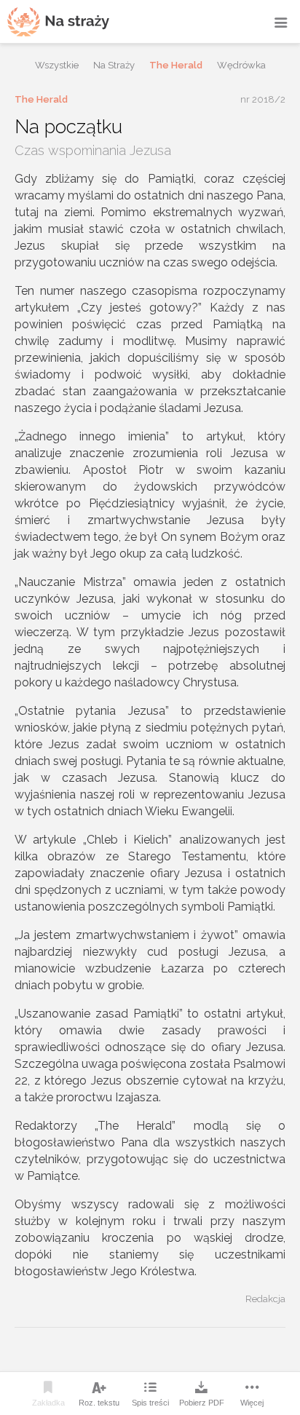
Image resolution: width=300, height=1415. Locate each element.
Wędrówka (241, 65)
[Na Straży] (58, 21)
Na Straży (114, 65)
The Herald (175, 65)
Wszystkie (57, 65)
